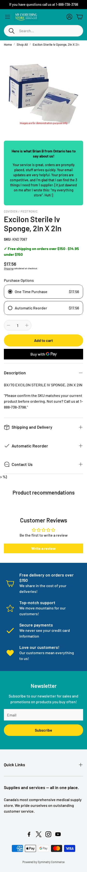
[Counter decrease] (8, 325)
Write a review (43, 548)
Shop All (22, 44)
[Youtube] (58, 834)
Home (8, 44)
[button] (43, 30)
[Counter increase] (26, 325)
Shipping (8, 268)
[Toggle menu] (7, 16)
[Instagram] (48, 834)
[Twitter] (39, 834)
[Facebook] (29, 834)
